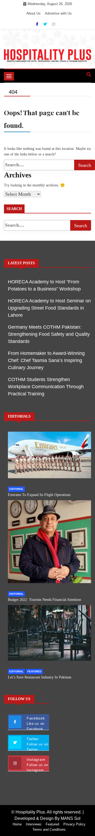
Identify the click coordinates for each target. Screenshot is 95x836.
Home (17, 824)
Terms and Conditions (49, 829)
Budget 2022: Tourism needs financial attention (44, 600)
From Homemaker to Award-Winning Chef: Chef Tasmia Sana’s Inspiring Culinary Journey (46, 360)
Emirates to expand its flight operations (39, 495)
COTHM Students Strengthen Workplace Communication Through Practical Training (46, 386)
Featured (34, 671)
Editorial (16, 489)
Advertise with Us (58, 13)
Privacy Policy (74, 824)
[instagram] (53, 24)
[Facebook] (37, 24)
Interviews (33, 824)
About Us (33, 13)
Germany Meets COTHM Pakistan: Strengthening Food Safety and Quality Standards (49, 334)
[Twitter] (45, 24)
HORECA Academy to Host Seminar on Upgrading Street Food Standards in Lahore (49, 308)
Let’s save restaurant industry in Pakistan (39, 677)
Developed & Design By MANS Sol (47, 818)
